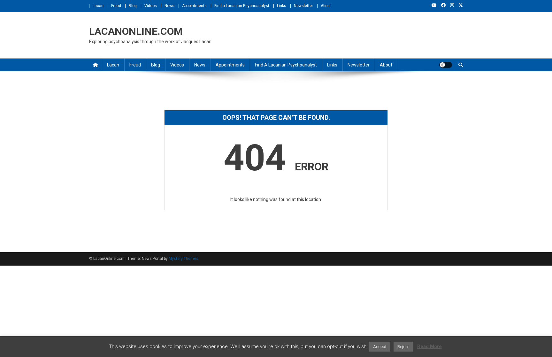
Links (281, 6)
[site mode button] (445, 65)
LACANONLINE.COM (136, 31)
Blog (133, 6)
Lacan (98, 6)
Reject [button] (403, 346)
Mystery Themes (183, 258)
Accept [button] (380, 346)
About (326, 6)
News (169, 6)
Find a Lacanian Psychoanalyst (241, 6)
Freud (116, 6)
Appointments (194, 6)
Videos (150, 6)
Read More (429, 346)
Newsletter (303, 6)
